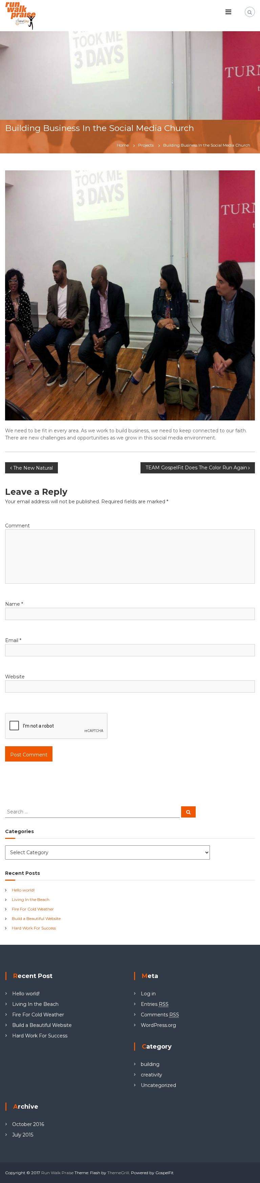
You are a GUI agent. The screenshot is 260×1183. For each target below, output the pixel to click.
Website (15, 677)
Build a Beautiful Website (36, 918)
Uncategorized (158, 1085)
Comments (160, 1015)
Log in (148, 994)
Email (13, 640)
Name (14, 604)
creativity (151, 1075)
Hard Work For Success (34, 928)
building (150, 1064)
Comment (17, 526)
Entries (155, 1004)
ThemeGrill (118, 1172)
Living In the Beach (30, 899)
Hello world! (23, 890)
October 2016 (28, 1124)
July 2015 (22, 1135)
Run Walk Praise (57, 1172)
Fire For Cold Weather (33, 909)
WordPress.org (158, 1025)
